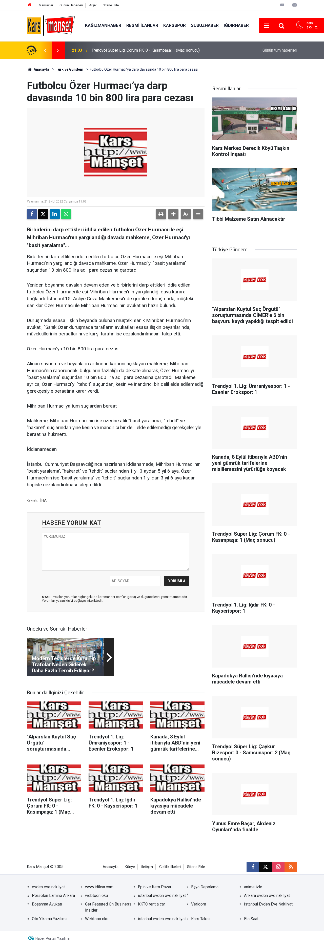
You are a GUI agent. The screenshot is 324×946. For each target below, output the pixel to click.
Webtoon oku (96, 918)
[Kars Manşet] (51, 25)
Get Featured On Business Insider (108, 907)
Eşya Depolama (204, 886)
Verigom (198, 904)
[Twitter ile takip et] (265, 867)
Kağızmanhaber (103, 25)
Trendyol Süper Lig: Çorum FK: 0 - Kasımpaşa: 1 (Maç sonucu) (146, 50)
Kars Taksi (200, 918)
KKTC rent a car (151, 904)
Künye (130, 867)
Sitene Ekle (111, 5)
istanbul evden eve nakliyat (162, 895)
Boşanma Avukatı (47, 904)
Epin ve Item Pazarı (155, 886)
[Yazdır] (161, 214)
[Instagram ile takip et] (278, 867)
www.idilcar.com (99, 886)
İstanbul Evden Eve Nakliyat (268, 904)
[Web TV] (282, 5)
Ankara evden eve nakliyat (267, 895)
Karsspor (174, 25)
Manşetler (46, 5)
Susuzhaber (205, 25)
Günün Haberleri (71, 5)
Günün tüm (279, 50)
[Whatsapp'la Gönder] (66, 214)
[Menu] (266, 26)
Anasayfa (41, 69)
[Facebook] (32, 214)
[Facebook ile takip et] (253, 867)
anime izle (253, 886)
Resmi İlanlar (142, 25)
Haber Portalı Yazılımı (52, 938)
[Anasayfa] (29, 5)
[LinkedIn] (55, 214)
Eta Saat (251, 918)
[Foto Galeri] (294, 5)
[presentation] (45, 50)
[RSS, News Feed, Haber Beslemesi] (291, 867)
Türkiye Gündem (69, 69)
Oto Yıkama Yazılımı (49, 918)
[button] (173, 214)
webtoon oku (96, 895)
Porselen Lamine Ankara (53, 895)
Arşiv (92, 5)
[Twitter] (43, 214)
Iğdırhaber (236, 25)
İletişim (147, 867)
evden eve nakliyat (48, 886)
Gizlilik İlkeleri (170, 867)
